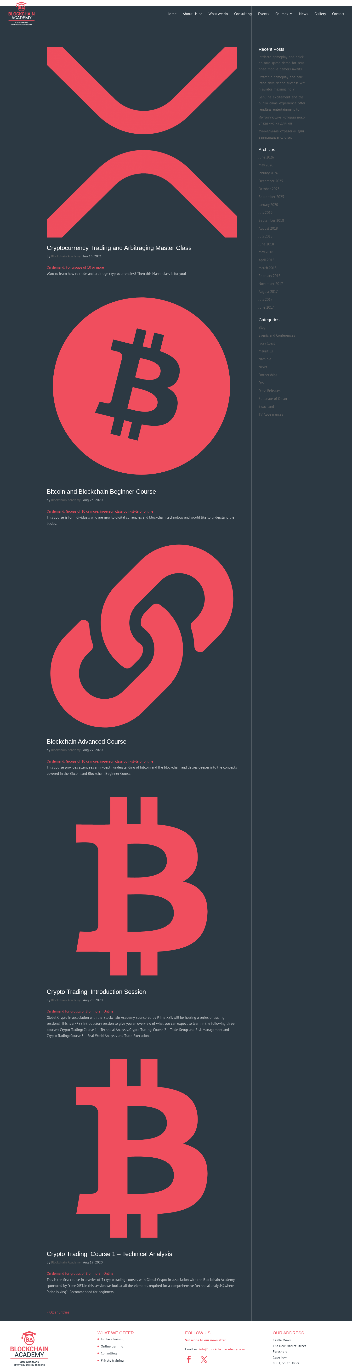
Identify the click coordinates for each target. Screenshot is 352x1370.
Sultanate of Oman (273, 398)
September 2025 (271, 196)
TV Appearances (271, 414)
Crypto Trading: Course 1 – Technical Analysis (109, 1253)
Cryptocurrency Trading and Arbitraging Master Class (119, 247)
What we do (218, 14)
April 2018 (266, 260)
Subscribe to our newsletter (205, 1340)
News (303, 14)
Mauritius (266, 351)
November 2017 (271, 283)
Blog (262, 327)
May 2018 (266, 252)
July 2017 (266, 299)
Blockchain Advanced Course (86, 741)
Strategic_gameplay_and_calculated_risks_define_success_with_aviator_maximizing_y (282, 83)
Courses (281, 14)
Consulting (243, 14)
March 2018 (268, 268)
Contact (338, 14)
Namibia (265, 359)
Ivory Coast (267, 343)
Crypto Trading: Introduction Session (96, 991)
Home (171, 14)
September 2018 (271, 220)
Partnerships (268, 375)
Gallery (320, 14)
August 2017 (268, 291)
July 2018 (266, 236)
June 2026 (266, 157)
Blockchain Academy (65, 256)
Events (263, 14)
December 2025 (271, 181)
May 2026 (266, 165)
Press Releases (269, 390)
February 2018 (269, 275)
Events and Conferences (277, 335)
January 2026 (268, 173)
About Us (190, 14)
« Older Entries (58, 1312)
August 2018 (268, 228)
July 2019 (266, 212)
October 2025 (269, 189)
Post (262, 382)
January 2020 (268, 204)
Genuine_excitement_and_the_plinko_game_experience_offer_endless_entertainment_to (282, 103)
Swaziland (266, 406)
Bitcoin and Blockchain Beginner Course (101, 491)
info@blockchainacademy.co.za (222, 1349)
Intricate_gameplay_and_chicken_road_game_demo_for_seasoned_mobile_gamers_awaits (281, 63)
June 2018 (266, 244)
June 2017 (266, 307)
